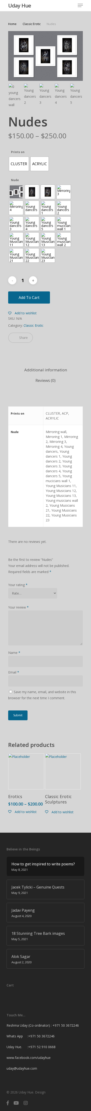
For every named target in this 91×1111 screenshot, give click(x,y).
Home (12, 24)
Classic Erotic (32, 24)
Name (14, 652)
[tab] (45, 370)
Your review (18, 607)
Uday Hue (19, 5)
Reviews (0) (45, 380)
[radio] (19, 164)
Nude (15, 180)
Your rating (18, 585)
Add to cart (29, 297)
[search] (62, 5)
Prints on (17, 152)
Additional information (45, 370)
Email (13, 672)
